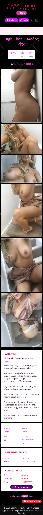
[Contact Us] (37, 20)
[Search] (32, 20)
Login (25, 20)
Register (13, 20)
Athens (30, 358)
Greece (7, 361)
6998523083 (23, 64)
